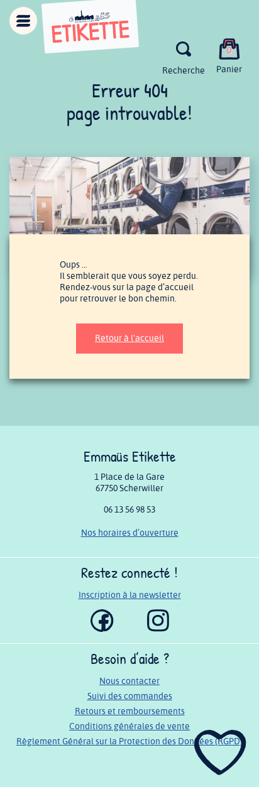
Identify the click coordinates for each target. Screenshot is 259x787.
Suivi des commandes (129, 696)
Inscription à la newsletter (130, 595)
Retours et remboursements (130, 711)
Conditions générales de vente (129, 726)
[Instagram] (158, 629)
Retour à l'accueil (129, 338)
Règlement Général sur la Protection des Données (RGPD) (129, 741)
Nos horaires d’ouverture (130, 533)
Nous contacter (129, 681)
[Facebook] (102, 629)
